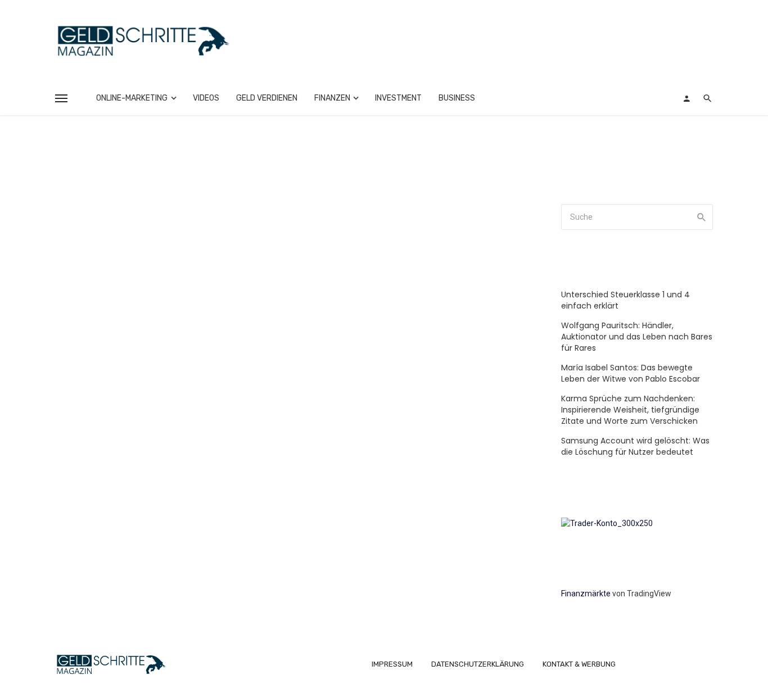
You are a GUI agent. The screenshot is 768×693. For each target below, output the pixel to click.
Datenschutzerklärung (477, 664)
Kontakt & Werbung (579, 664)
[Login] (686, 98)
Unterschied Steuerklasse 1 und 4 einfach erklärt (625, 300)
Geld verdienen (266, 98)
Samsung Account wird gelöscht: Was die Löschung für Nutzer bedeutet (635, 446)
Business (457, 98)
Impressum (392, 664)
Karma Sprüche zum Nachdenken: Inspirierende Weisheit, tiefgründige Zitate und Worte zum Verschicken (630, 410)
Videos (206, 98)
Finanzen (332, 98)
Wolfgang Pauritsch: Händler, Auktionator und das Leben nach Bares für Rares (636, 337)
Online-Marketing (132, 98)
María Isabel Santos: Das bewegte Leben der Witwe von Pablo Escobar (630, 373)
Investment (398, 98)
